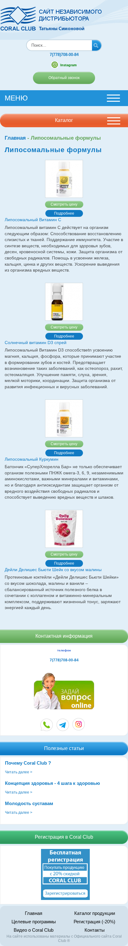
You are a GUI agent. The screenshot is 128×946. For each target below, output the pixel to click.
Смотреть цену (64, 204)
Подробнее (64, 213)
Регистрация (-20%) (94, 921)
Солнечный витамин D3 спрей (35, 342)
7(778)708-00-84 (64, 54)
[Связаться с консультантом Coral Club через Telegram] (63, 725)
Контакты (95, 930)
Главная (15, 138)
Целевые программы (33, 921)
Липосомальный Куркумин (31, 459)
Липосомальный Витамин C (33, 219)
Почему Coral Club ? (28, 763)
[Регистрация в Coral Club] (65, 899)
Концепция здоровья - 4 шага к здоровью (52, 783)
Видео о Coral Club (33, 930)
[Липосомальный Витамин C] (64, 179)
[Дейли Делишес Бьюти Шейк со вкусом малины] (64, 529)
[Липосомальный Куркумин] (64, 418)
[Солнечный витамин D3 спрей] (64, 302)
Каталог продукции (94, 913)
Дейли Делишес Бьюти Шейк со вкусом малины (53, 569)
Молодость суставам (29, 803)
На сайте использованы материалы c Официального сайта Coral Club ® (64, 938)
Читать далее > (18, 772)
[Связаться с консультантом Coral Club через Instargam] (78, 728)
